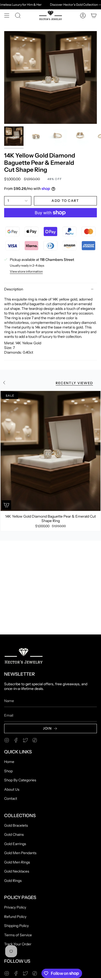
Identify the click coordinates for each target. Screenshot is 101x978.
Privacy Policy (15, 907)
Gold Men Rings (17, 862)
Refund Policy (15, 916)
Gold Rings (13, 880)
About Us (11, 789)
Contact (10, 798)
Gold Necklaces (16, 871)
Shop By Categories (20, 780)
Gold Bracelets (16, 825)
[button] (18, 15)
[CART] (94, 15)
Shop (8, 771)
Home (9, 761)
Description (13, 289)
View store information (26, 271)
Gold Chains (14, 834)
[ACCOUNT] (83, 15)
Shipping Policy (16, 925)
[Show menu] (7, 15)
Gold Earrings (15, 843)
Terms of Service (18, 935)
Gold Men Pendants (20, 853)
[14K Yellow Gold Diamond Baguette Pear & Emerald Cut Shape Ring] (50, 451)
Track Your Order (17, 944)
